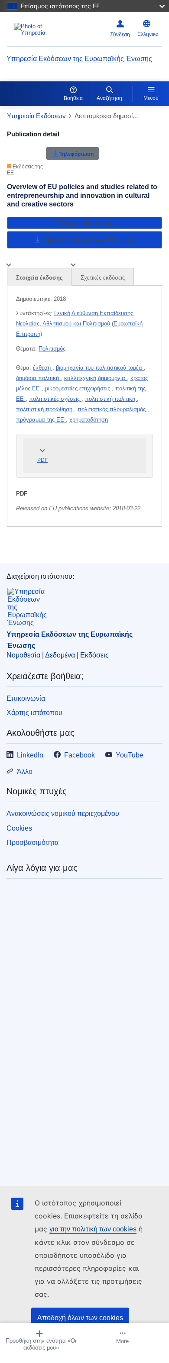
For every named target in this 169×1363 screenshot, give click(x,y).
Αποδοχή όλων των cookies (80, 1317)
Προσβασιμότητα (32, 842)
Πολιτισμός (52, 348)
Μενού (151, 98)
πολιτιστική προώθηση (45, 409)
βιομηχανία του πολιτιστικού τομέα (100, 367)
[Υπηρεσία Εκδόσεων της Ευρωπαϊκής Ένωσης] (34, 29)
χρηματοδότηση (88, 419)
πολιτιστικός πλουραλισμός (112, 409)
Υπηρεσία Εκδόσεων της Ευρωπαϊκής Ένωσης (79, 58)
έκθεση (42, 367)
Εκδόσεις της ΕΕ (25, 170)
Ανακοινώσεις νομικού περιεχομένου (62, 813)
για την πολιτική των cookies (92, 1229)
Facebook (79, 755)
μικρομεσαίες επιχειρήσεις (78, 388)
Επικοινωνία (25, 698)
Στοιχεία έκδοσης (39, 277)
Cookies (19, 828)
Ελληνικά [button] (148, 34)
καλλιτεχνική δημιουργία (95, 378)
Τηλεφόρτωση (76, 154)
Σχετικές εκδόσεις (103, 277)
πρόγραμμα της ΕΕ (41, 419)
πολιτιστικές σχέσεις (55, 399)
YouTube (129, 755)
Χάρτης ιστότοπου (34, 712)
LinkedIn (30, 755)
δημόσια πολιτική (38, 378)
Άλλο (24, 771)
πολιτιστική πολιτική (111, 399)
